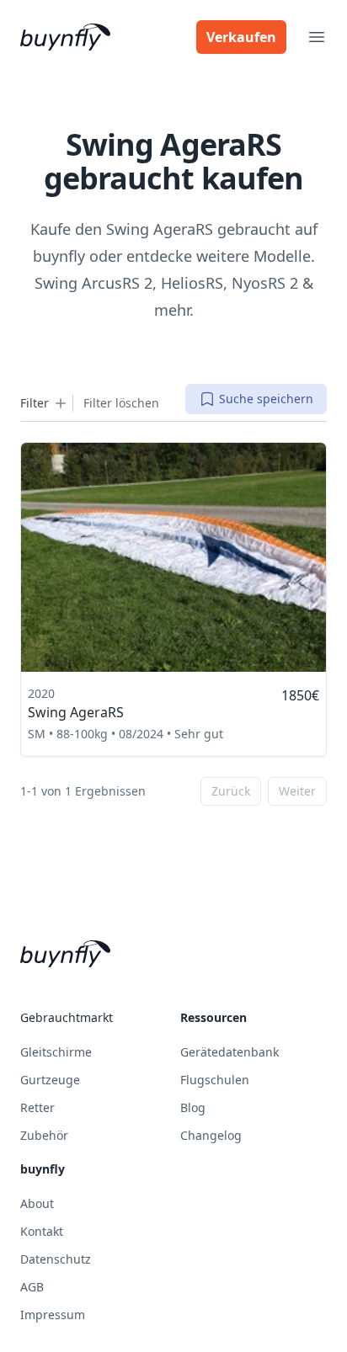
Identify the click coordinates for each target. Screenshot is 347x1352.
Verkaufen (241, 37)
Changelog (211, 1135)
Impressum (52, 1315)
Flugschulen (214, 1080)
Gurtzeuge (50, 1080)
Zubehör (44, 1135)
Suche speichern (266, 399)
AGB (32, 1287)
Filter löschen (121, 403)
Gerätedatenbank (229, 1052)
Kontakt (41, 1231)
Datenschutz (55, 1259)
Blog (193, 1107)
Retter (37, 1107)
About (37, 1203)
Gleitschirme (56, 1052)
